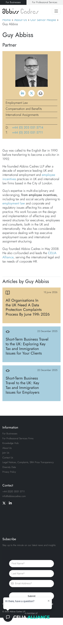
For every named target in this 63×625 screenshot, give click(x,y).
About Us (20, 20)
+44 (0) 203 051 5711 (27, 132)
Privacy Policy (9, 472)
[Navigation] (56, 11)
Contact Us (7, 457)
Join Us (5, 452)
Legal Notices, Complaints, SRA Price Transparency (28, 462)
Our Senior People (43, 20)
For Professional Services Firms (17, 438)
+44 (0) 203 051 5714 (27, 127)
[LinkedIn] (10, 503)
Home (6, 20)
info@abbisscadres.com (14, 496)
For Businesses (13, 2)
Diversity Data (9, 467)
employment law (13, 203)
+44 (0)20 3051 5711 (13, 491)
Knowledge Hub (10, 443)
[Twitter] (4, 503)
